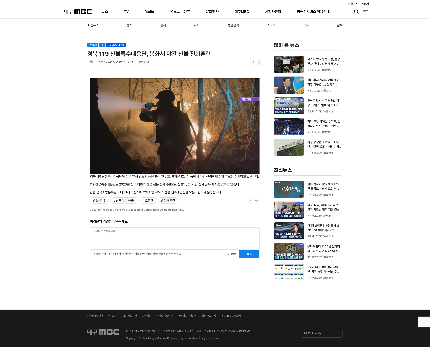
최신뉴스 (93, 25)
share (253, 62)
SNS (351, 3)
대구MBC (77, 12)
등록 (249, 254)
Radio (149, 11)
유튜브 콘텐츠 (180, 11)
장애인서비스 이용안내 (313, 11)
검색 (355, 12)
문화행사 (212, 11)
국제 (306, 25)
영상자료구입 (209, 315)
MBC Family (313, 333)
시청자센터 (273, 11)
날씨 (340, 25)
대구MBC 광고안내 (231, 315)
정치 (129, 25)
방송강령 (113, 315)
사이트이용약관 (164, 315)
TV (126, 11)
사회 (197, 25)
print (259, 62)
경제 (163, 25)
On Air (366, 3)
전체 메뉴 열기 (365, 12)
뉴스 (104, 11)
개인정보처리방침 (187, 315)
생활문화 (233, 25)
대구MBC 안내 (95, 315)
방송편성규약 (130, 315)
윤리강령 (146, 315)
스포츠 (271, 25)
